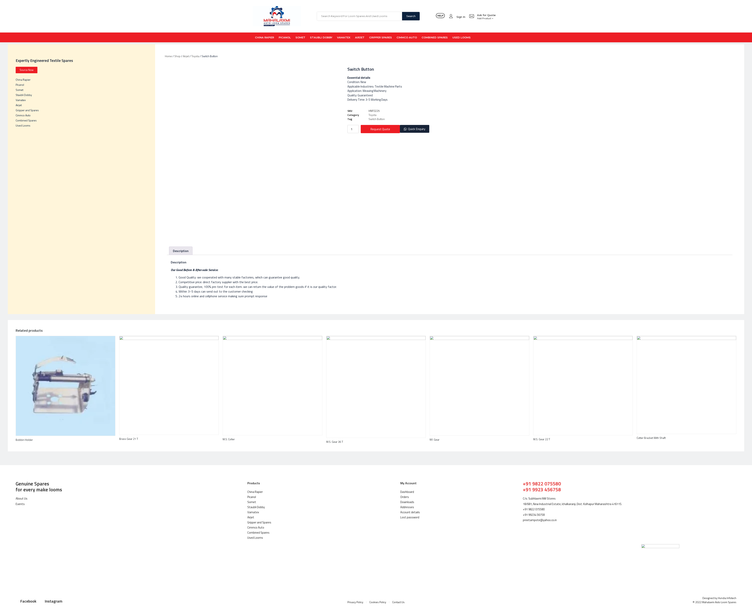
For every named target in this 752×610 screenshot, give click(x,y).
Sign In (460, 16)
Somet (300, 37)
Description (181, 251)
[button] (414, 129)
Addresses (407, 507)
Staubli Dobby (321, 37)
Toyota (195, 56)
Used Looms (461, 37)
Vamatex (343, 37)
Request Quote (380, 129)
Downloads (407, 502)
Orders (404, 497)
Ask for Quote (486, 15)
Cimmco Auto (407, 37)
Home (168, 56)
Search (411, 16)
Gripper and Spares (27, 110)
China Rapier (264, 37)
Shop (177, 56)
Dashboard (407, 492)
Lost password (409, 517)
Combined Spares (435, 37)
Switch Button (377, 119)
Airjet (359, 37)
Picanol (285, 37)
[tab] (181, 251)
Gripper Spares (380, 37)
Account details (410, 512)
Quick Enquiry (416, 129)
